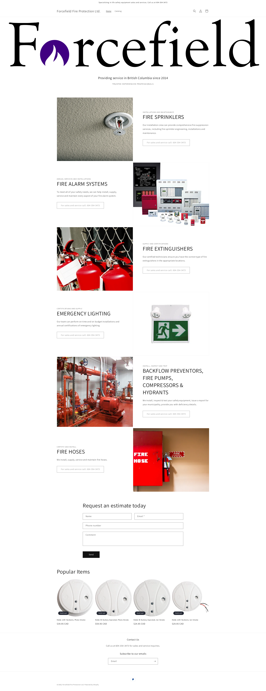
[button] (194, 11)
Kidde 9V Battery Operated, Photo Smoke (112, 620)
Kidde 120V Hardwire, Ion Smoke (185, 620)
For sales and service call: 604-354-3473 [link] (166, 142)
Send (91, 554)
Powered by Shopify (92, 685)
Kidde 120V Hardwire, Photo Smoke (71, 620)
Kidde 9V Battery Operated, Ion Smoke (149, 620)
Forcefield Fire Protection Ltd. (73, 685)
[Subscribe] (155, 661)
